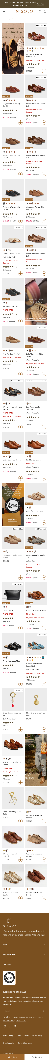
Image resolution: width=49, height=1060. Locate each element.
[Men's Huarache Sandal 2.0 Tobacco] (36, 236)
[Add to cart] (20, 628)
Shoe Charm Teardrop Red (12, 714)
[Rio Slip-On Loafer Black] (13, 289)
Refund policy (8, 1036)
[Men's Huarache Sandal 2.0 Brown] (36, 138)
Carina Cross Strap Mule (36, 610)
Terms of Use (8, 1020)
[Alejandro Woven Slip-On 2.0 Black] (13, 190)
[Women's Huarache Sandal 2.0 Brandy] (36, 34)
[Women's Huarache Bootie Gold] (13, 875)
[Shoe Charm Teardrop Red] (13, 699)
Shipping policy (8, 1043)
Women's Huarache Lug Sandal (12, 408)
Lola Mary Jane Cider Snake (34, 355)
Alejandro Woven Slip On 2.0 (11, 105)
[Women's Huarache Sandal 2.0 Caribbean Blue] (36, 644)
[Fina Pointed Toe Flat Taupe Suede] (13, 337)
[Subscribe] (43, 1011)
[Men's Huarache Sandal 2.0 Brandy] (36, 86)
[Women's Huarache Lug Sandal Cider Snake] (13, 745)
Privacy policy (37, 1036)
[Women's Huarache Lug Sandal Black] (13, 390)
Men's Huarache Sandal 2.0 (35, 105)
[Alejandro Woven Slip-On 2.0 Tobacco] (13, 138)
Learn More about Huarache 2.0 (36, 319)
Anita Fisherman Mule (34, 511)
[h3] (36, 301)
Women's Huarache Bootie (34, 855)
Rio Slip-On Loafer (10, 306)
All (21, 19)
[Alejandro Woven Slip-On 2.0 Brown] (36, 190)
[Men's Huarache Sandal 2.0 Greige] (36, 538)
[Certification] (9, 978)
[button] (4, 11)
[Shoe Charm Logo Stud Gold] (36, 699)
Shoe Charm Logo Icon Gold (12, 813)
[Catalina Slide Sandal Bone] (13, 236)
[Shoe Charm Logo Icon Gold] (13, 798)
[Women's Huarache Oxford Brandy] (13, 837)
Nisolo (11, 1053)
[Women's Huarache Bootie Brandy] (36, 875)
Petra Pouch (8, 610)
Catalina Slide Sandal (11, 254)
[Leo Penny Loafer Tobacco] (36, 390)
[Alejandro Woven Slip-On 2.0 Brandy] (13, 86)
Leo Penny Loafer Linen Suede (12, 556)
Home (5, 19)
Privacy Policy (21, 1020)
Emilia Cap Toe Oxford (12, 460)
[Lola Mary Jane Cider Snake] (36, 337)
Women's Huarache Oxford (34, 817)
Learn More (12, 520)
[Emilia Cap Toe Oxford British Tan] (13, 443)
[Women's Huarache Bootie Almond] (36, 837)
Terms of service (23, 1036)
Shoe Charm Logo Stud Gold (35, 714)
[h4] (13, 48)
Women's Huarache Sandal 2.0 (34, 56)
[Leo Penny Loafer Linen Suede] (13, 538)
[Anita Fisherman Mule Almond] (36, 494)
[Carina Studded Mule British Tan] (36, 593)
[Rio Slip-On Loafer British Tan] (36, 443)
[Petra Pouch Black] (13, 593)
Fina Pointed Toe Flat (11, 354)
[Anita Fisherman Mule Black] (13, 644)
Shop (14, 19)
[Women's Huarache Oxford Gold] (36, 798)
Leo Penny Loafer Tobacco (33, 408)
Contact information (25, 1043)
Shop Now (40, 4)
